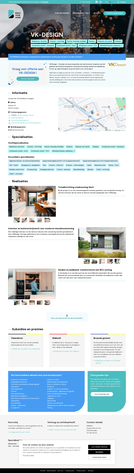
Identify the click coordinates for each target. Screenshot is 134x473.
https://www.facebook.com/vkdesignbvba (26, 123)
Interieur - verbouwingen (75, 165)
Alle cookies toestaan (99, 447)
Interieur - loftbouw (56, 165)
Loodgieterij (15, 408)
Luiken (89, 165)
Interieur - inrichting (57, 41)
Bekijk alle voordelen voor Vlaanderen (26, 349)
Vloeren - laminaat (63, 169)
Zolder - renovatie (15, 174)
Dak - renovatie (13, 446)
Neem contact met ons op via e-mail (63, 430)
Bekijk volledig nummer (26, 115)
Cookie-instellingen (99, 457)
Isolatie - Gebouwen (18, 405)
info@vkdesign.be (17, 118)
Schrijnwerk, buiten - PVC (88, 46)
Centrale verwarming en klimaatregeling (25, 384)
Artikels (97, 13)
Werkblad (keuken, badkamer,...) (111, 46)
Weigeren (99, 452)
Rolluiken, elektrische (16, 169)
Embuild (45, 2)
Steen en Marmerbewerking (57, 394)
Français (106, 2)
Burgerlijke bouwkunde (19, 382)
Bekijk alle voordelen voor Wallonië (67, 351)
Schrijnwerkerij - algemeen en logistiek (60, 391)
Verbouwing (51, 401)
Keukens (92, 41)
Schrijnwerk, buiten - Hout (66, 46)
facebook (96, 2)
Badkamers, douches (39, 41)
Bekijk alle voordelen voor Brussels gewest (108, 362)
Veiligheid (50, 398)
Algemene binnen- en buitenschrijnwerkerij (24, 161)
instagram (100, 2)
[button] (92, 112)
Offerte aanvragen (114, 13)
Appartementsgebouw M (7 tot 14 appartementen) (61, 161)
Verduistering (32, 169)
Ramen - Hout (114, 165)
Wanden (90, 169)
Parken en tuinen (53, 380)
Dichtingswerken (17, 389)
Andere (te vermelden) (19, 380)
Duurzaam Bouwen (17, 394)
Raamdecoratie (100, 165)
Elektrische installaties (19, 396)
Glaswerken (15, 401)
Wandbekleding (78, 169)
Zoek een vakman (62, 13)
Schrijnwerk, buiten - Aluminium (43, 46)
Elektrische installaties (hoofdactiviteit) (25, 398)
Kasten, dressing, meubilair (76, 41)
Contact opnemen (27, 79)
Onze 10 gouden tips (101, 394)
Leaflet (112, 130)
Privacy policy (81, 471)
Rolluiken (118, 41)
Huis (44, 165)
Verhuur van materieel (55, 403)
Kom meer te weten (28, 455)
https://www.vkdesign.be (19, 120)
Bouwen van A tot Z (81, 13)
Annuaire (90, 471)
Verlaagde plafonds (47, 169)
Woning (49, 408)
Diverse (13, 391)
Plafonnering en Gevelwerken (57, 382)
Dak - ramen (13, 165)
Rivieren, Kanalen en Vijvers (56, 384)
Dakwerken (15, 387)
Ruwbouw (50, 387)
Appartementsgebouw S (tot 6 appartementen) (100, 161)
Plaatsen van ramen (105, 41)
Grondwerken (16, 403)
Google (123, 130)
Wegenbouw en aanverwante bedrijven (61, 405)
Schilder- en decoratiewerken (57, 389)
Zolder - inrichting (102, 169)
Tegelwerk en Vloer (54, 396)
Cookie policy (69, 471)
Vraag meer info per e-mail (20, 432)
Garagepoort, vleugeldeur (30, 165)
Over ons (60, 471)
